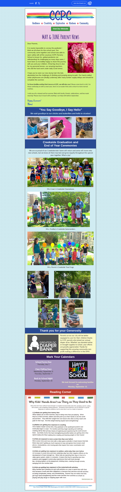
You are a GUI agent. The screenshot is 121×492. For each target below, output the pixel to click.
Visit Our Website (60, 29)
